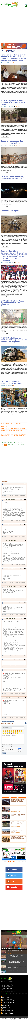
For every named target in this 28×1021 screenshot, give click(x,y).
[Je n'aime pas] (25, 483)
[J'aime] (24, 483)
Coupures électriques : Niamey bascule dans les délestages (12, 178)
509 (15, 442)
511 (21, 442)
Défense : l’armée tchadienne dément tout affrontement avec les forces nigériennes (17, 830)
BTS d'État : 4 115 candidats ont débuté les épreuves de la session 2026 (18, 815)
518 (18, 444)
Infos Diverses (5, 1013)
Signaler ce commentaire (20, 495)
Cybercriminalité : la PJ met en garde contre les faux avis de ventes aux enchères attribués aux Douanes (17, 800)
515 (9, 444)
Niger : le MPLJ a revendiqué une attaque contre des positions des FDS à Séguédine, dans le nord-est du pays (18, 837)
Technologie (5, 1008)
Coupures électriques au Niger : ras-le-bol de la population (12, 142)
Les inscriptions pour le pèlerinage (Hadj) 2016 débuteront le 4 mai (11, 431)
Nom (5, 727)
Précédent (10, 442)
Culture (4, 1007)
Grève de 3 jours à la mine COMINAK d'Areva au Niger (13, 428)
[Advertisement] (14, 23)
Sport (3, 1005)
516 (12, 444)
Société (4, 997)
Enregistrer (4, 753)
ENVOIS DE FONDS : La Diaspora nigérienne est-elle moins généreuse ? (13, 303)
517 (15, 444)
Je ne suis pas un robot (10, 749)
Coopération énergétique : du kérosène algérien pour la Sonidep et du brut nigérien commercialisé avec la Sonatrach (18, 823)
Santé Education (6, 1002)
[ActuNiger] (10, 4)
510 (18, 442)
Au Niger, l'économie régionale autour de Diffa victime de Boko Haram (13, 102)
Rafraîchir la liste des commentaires (8, 721)
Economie (4, 1004)
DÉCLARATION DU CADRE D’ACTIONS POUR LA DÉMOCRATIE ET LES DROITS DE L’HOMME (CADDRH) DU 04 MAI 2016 (13, 425)
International (5, 999)
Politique (4, 995)
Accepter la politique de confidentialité (12, 746)
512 (24, 442)
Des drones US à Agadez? (10, 210)
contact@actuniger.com (9, 991)
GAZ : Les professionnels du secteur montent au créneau (11, 382)
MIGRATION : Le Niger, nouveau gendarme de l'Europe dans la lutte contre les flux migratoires (14, 340)
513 (2, 444)
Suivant (22, 444)
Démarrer (4, 442)
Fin (2, 447)
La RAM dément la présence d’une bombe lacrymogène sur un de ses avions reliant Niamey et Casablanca (13, 435)
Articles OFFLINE (6, 1010)
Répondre (12, 495)
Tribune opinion (6, 1000)
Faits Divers (5, 1012)
